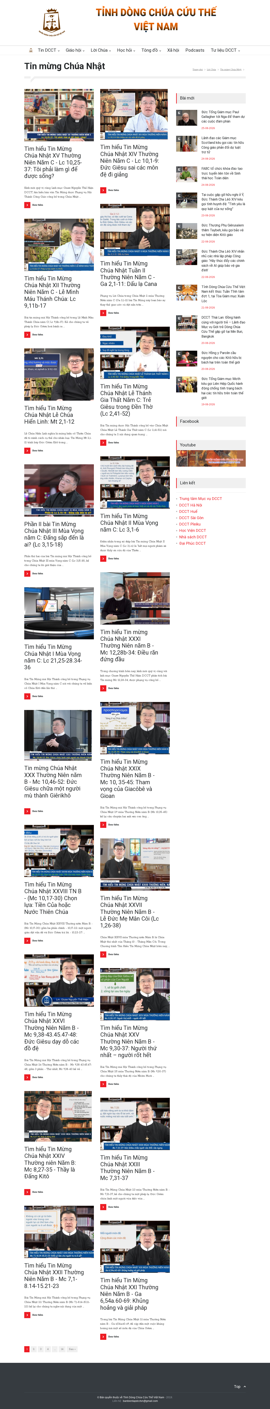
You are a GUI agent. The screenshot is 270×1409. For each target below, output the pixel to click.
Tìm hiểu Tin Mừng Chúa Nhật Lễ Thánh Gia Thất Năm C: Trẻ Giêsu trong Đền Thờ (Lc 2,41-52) (126, 400)
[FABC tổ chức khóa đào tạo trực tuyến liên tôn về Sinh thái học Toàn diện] (186, 174)
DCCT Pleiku (190, 524)
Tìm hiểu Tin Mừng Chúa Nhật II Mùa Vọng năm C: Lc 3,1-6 (129, 523)
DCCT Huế (188, 511)
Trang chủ (198, 69)
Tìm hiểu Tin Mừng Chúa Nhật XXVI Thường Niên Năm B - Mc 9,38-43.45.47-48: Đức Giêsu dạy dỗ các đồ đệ (51, 1031)
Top (237, 1386)
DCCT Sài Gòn (191, 518)
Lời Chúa (211, 69)
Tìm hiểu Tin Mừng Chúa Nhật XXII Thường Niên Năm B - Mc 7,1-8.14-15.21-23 (54, 1275)
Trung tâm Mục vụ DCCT (200, 498)
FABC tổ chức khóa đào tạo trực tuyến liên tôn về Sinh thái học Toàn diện (222, 173)
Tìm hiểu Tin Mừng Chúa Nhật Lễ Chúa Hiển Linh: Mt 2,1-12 (49, 415)
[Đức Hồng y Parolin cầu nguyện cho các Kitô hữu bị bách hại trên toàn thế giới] (186, 358)
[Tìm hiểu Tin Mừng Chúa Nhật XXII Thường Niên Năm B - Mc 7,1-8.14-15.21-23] (59, 1232)
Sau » (72, 1349)
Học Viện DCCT (192, 530)
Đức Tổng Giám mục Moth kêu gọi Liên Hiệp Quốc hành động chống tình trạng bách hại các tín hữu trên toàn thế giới (222, 388)
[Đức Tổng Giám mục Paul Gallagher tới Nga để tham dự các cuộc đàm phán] (186, 118)
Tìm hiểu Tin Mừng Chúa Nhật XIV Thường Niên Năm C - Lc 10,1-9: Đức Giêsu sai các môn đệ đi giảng (129, 161)
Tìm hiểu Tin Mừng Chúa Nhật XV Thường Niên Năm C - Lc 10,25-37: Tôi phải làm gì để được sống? (53, 162)
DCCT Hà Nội (190, 505)
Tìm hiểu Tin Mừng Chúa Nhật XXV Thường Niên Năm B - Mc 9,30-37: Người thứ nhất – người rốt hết (128, 1042)
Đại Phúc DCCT (192, 543)
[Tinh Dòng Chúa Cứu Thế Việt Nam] (156, 32)
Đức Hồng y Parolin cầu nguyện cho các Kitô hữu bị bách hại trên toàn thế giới (221, 357)
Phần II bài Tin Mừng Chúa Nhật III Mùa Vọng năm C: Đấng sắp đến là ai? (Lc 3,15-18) (54, 534)
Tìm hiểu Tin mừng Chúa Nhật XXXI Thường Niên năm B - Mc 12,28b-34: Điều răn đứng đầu (129, 646)
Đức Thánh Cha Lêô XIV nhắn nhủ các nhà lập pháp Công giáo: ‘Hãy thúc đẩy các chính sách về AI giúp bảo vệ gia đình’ (222, 260)
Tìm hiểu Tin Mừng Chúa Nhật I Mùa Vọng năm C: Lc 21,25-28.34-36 (53, 657)
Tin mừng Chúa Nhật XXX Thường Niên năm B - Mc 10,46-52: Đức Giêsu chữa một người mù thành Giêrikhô (53, 782)
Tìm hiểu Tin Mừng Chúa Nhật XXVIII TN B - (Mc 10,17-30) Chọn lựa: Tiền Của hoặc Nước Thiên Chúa (53, 898)
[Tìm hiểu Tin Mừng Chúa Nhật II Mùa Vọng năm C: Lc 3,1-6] (135, 482)
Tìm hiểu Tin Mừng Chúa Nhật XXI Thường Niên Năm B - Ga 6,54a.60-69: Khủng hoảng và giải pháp (129, 1294)
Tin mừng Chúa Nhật (231, 69)
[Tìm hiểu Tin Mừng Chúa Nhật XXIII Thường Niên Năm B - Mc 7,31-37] (135, 1124)
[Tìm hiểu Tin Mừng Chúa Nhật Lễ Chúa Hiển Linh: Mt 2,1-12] (59, 374)
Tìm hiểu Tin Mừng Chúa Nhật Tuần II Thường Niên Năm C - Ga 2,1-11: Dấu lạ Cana (128, 273)
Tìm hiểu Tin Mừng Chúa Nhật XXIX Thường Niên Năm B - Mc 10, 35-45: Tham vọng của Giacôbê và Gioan (127, 778)
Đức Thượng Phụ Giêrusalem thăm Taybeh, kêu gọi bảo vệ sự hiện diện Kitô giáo (222, 230)
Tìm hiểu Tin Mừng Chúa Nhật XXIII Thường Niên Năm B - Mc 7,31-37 (127, 1167)
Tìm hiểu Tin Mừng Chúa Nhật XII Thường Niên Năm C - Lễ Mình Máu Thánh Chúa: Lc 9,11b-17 (52, 292)
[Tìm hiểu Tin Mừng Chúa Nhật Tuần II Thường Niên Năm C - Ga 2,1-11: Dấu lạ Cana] (135, 230)
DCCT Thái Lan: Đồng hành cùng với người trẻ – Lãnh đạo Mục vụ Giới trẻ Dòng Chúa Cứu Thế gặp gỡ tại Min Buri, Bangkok (223, 326)
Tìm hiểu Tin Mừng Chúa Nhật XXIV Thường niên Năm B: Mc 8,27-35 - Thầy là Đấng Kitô (50, 1163)
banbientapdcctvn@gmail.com (140, 1401)
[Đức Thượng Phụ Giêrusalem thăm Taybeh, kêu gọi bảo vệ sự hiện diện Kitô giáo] (186, 231)
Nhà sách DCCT (193, 537)
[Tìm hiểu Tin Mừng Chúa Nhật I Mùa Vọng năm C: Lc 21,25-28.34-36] (59, 613)
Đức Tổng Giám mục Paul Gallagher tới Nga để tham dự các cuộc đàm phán (223, 117)
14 (62, 1349)
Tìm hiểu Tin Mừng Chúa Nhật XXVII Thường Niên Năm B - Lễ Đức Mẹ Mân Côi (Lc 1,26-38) (129, 912)
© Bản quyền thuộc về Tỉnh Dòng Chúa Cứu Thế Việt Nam (130, 1397)
